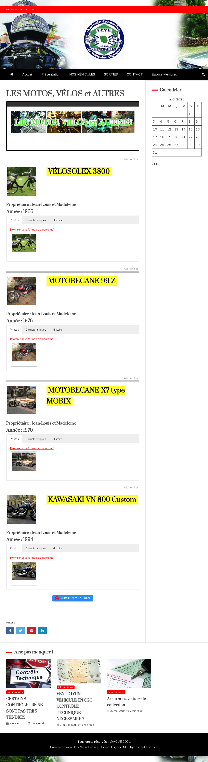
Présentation (50, 74)
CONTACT (135, 74)
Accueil (27, 74)
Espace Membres (164, 74)
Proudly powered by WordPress (73, 747)
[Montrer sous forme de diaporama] (32, 229)
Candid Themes (146, 747)
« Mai (155, 164)
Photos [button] (14, 220)
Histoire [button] (58, 220)
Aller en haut (131, 159)
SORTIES (111, 74)
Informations (15, 692)
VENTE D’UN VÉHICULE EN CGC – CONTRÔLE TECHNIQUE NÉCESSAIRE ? (76, 706)
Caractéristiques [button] (36, 220)
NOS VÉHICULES (82, 74)
